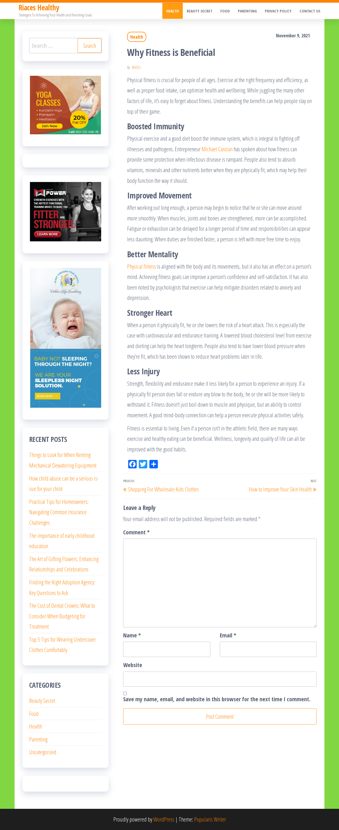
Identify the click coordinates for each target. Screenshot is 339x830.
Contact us (310, 11)
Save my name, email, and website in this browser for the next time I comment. (217, 699)
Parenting (247, 11)
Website (132, 665)
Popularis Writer (210, 819)
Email (228, 635)
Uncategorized (42, 752)
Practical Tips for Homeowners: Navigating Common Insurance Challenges (58, 512)
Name (132, 635)
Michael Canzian (217, 149)
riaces (136, 67)
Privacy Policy (278, 11)
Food (225, 11)
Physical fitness (141, 266)
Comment (136, 532)
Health (172, 11)
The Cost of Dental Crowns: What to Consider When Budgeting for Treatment (62, 615)
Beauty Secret (199, 11)
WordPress (163, 819)
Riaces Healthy (39, 7)
